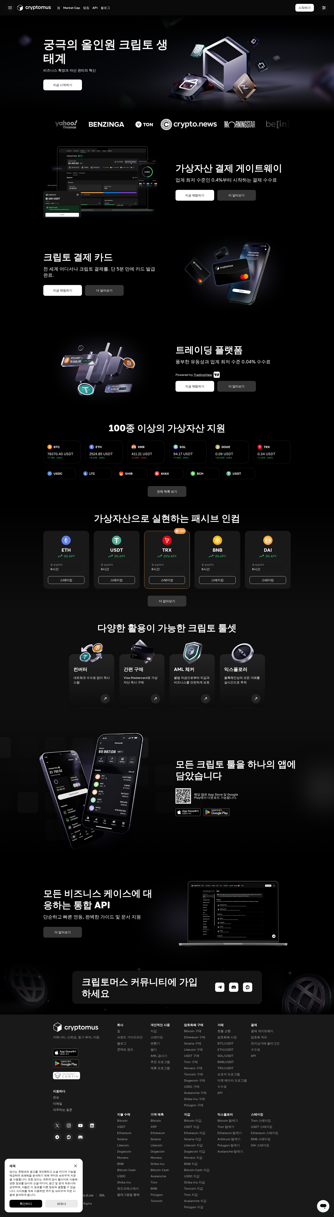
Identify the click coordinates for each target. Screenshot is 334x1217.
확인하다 (26, 1204)
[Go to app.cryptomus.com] (34, 8)
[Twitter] (57, 1125)
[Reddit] (69, 1137)
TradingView (203, 375)
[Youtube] (80, 1125)
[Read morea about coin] (45, 124)
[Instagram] (69, 1125)
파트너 (61, 1204)
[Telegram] (57, 1137)
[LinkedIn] (92, 1125)
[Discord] (80, 1137)
